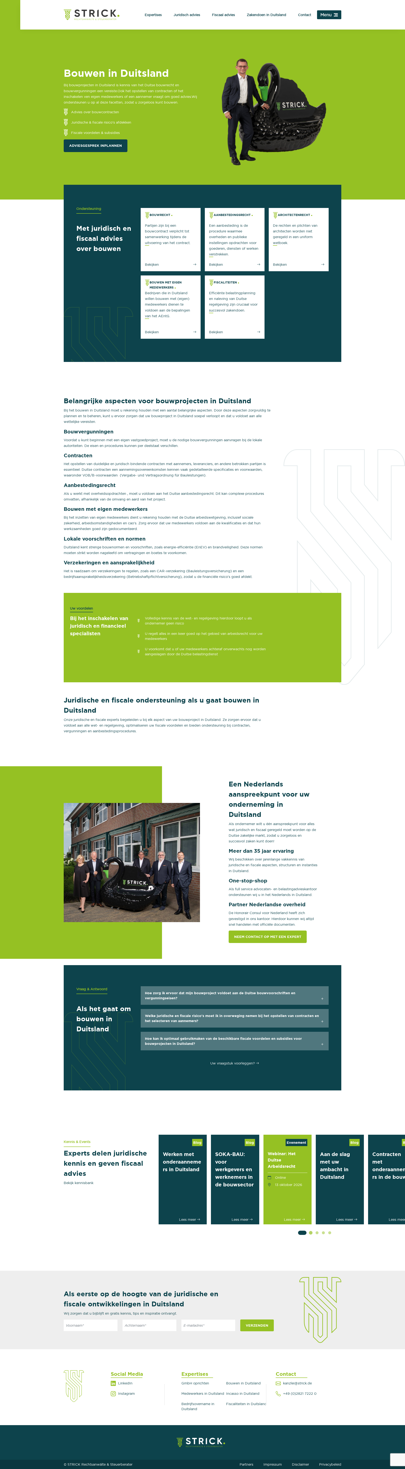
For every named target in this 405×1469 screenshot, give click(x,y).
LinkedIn (125, 1383)
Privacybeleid (330, 1464)
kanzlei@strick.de (297, 1383)
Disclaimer (300, 1464)
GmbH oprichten (195, 1383)
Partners (246, 1464)
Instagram (126, 1393)
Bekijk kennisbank (78, 1183)
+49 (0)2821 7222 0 (299, 1393)
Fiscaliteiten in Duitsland (246, 1404)
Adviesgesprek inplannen (95, 145)
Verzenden (257, 1325)
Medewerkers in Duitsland (202, 1393)
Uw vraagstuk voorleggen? (232, 1063)
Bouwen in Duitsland (243, 1383)
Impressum (272, 1464)
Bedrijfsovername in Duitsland (197, 1406)
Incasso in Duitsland (242, 1393)
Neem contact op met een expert (267, 937)
